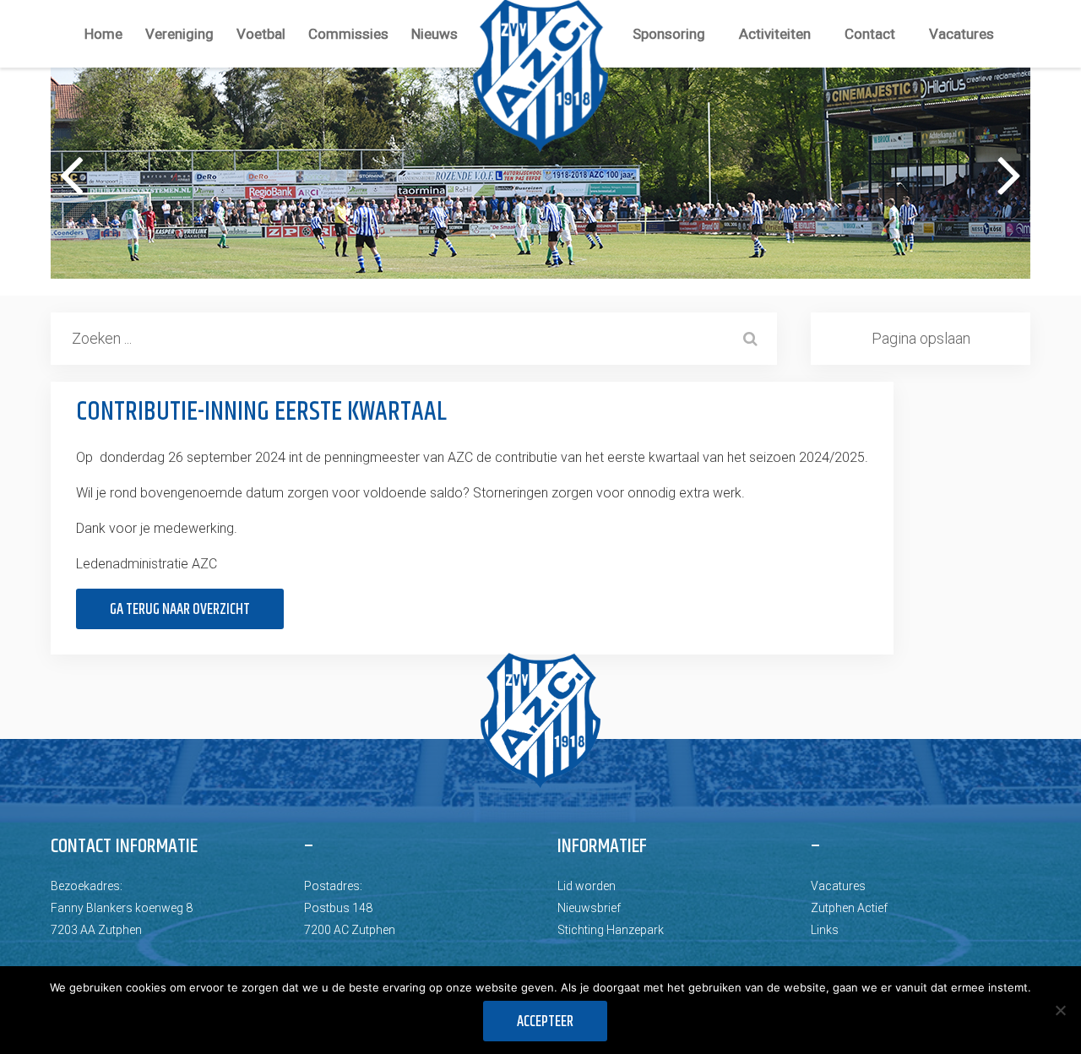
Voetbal (260, 33)
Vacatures (961, 33)
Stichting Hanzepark (610, 930)
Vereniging (179, 33)
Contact (870, 33)
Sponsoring (669, 33)
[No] (1059, 1010)
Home (103, 33)
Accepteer (545, 1022)
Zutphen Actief (849, 908)
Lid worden (586, 886)
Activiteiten (775, 33)
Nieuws (434, 33)
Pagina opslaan (921, 338)
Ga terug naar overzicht (180, 610)
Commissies (348, 33)
